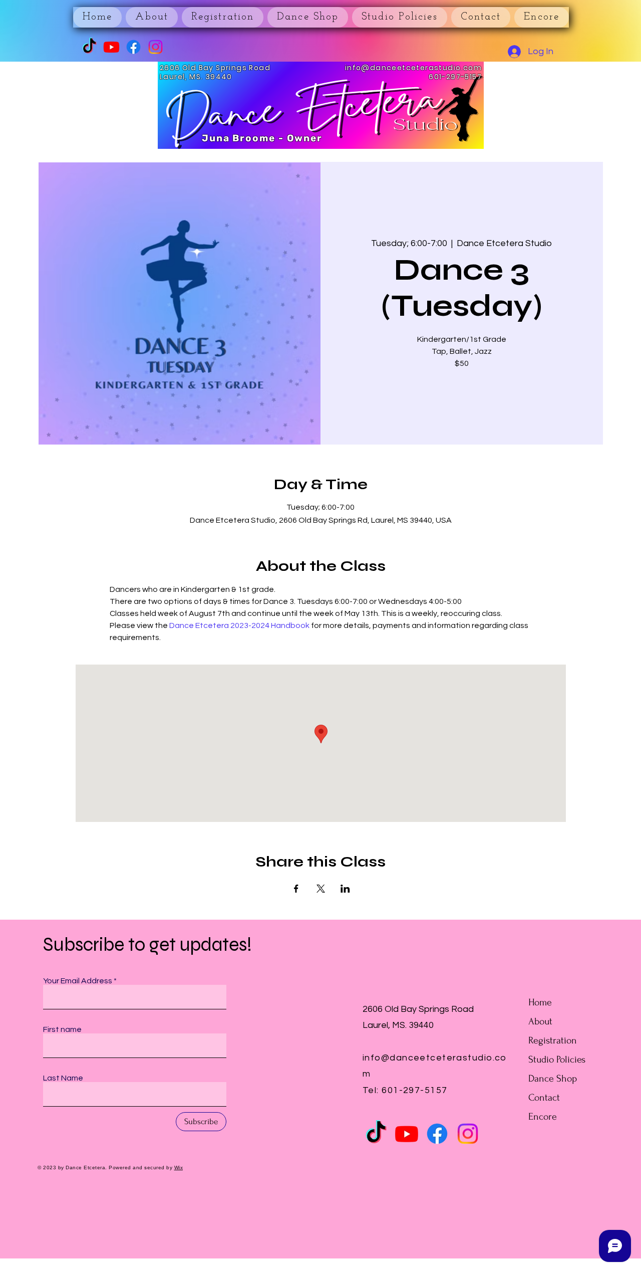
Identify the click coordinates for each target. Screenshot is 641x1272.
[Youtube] (111, 47)
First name (62, 1029)
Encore (542, 1116)
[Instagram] (155, 47)
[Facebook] (133, 47)
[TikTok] (89, 47)
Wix (178, 1167)
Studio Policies (556, 1059)
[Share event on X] (321, 889)
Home (540, 1002)
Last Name (63, 1078)
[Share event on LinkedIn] (345, 889)
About (540, 1021)
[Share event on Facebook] (296, 889)
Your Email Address (77, 981)
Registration (552, 1040)
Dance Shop (552, 1078)
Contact (544, 1097)
